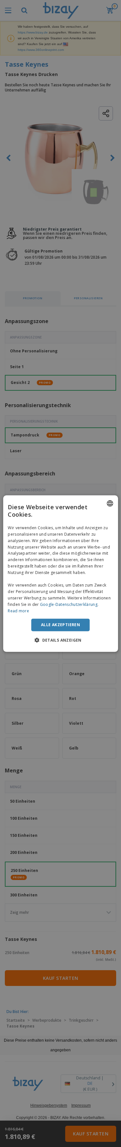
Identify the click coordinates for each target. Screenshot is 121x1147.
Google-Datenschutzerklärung (68, 604)
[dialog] (60, 573)
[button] (60, 640)
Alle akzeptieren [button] (60, 624)
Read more (18, 610)
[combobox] (110, 503)
